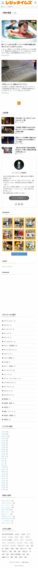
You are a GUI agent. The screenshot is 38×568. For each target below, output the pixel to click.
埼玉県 (5, 440)
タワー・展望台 (9, 366)
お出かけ (17, 534)
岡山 (4, 465)
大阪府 (5, 438)
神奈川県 (5, 436)
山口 (4, 463)
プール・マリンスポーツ (12, 378)
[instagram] (22, 204)
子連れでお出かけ (8, 503)
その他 (7, 362)
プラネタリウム (9, 382)
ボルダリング (9, 395)
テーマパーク (9, 370)
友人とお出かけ (7, 507)
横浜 (11, 551)
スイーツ (16, 540)
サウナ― (28, 537)
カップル (11, 537)
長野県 (5, 485)
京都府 (5, 447)
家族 (17, 548)
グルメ (21, 537)
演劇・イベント (9, 411)
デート (3, 542)
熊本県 (5, 483)
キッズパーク (9, 329)
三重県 (5, 480)
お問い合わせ (25, 562)
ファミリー (19, 542)
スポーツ (7, 354)
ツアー (21, 540)
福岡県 (5, 487)
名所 (32, 545)
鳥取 (4, 460)
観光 (28, 554)
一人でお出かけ (7, 520)
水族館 (7, 407)
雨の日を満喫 (7, 509)
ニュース (7, 374)
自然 (24, 554)
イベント (4, 537)
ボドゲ (31, 542)
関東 (12, 557)
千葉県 (5, 434)
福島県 (5, 449)
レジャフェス (5, 545)
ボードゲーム (9, 386)
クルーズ (7, 337)
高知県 (5, 474)
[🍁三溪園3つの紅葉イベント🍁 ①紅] (7, 246)
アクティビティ (9, 321)
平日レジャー (23, 548)
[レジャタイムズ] (19, 2)
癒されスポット (7, 512)
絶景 (7, 554)
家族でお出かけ (7, 500)
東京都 (5, 432)
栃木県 (5, 469)
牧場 (19, 551)
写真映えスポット (8, 516)
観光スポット (7, 514)
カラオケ (7, 325)
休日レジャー (21, 545)
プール (26, 542)
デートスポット (7, 505)
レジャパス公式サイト (19, 198)
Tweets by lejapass (7, 266)
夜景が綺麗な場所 (8, 518)
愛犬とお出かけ (7, 523)
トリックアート (11, 542)
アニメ (28, 534)
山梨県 (5, 489)
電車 (25, 557)
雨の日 (20, 557)
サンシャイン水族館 (7, 540)
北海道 (5, 454)
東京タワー (5, 551)
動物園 (7, 399)
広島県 (5, 467)
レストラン (13, 545)
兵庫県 (5, 445)
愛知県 (5, 456)
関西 (16, 557)
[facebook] (16, 204)
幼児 (30, 548)
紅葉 (3, 554)
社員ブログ (25, 551)
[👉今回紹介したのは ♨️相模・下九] (19, 223)
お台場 (23, 534)
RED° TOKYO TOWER (7, 534)
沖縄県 (5, 452)
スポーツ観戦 (9, 358)
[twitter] (19, 204)
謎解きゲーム (5, 557)
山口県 (5, 478)
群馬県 (5, 476)
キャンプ (7, 333)
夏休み (7, 548)
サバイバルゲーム (10, 349)
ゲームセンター (9, 341)
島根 (4, 458)
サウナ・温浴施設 (10, 345)
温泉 (15, 551)
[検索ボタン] (35, 2)
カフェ (16, 537)
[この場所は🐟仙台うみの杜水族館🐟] (7, 223)
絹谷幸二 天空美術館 (16, 554)
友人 (28, 545)
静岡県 (5, 471)
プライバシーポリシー (15, 562)
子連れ (12, 548)
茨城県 (5, 443)
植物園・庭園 (9, 403)
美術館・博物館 (9, 415)
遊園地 (7, 419)
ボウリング (8, 391)
